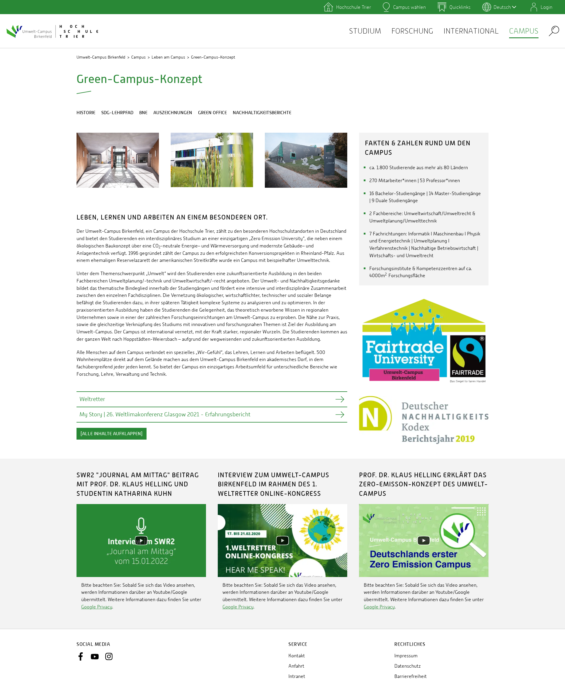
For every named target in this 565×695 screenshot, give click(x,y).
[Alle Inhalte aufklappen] (111, 433)
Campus (524, 31)
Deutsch (502, 7)
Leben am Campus (168, 57)
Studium (365, 31)
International (471, 31)
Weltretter (92, 399)
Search (554, 31)
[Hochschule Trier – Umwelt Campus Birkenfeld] (53, 31)
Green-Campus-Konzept (213, 57)
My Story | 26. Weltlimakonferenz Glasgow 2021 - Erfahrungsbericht (164, 414)
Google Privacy (96, 607)
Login (546, 7)
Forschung (412, 31)
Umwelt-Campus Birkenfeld (101, 57)
